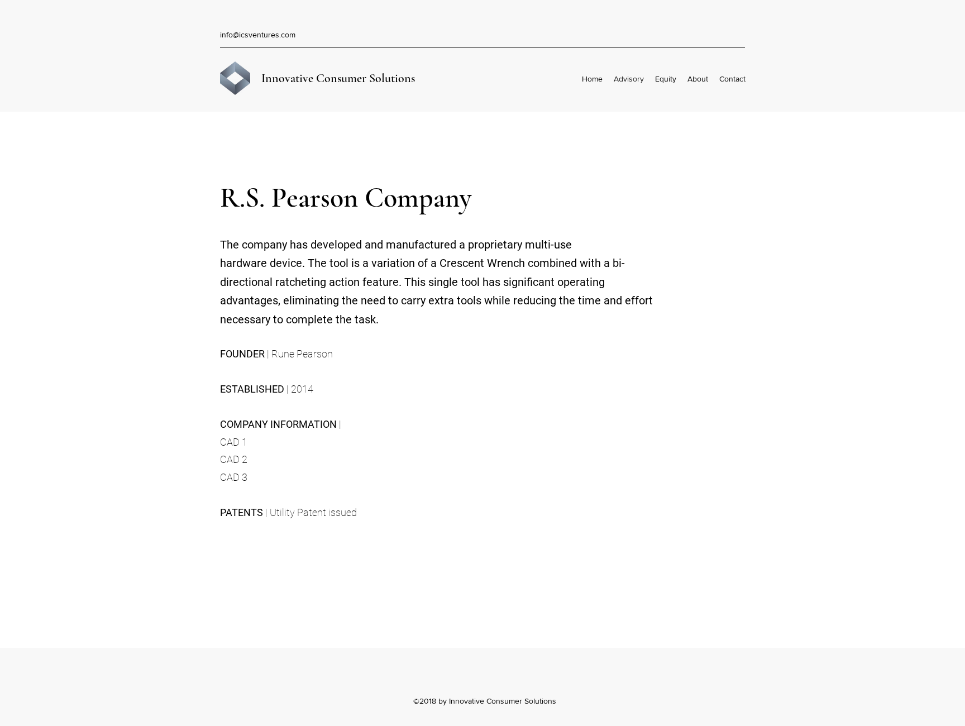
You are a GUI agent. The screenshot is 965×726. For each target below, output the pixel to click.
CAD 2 (233, 459)
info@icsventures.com (257, 34)
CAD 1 (235, 442)
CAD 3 (233, 477)
